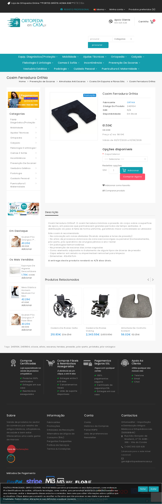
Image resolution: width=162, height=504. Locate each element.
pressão (70, 346)
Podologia (60, 69)
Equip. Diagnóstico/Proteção (36, 57)
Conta (87, 422)
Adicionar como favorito (117, 185)
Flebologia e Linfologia (36, 63)
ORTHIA (131, 102)
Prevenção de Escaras (123, 63)
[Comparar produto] (66, 317)
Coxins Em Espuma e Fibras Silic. (107, 81)
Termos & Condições (59, 448)
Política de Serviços (58, 445)
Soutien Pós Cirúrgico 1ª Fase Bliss (28, 238)
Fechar (143, 489)
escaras (51, 346)
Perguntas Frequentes (59, 441)
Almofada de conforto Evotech (133, 329)
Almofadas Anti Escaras (72, 81)
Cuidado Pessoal (84, 69)
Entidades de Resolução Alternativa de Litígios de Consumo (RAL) (61, 433)
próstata (94, 346)
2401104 (15, 346)
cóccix (34, 346)
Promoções (53, 426)
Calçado (136, 57)
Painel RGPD (91, 429)
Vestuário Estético (35, 69)
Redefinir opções (112, 165)
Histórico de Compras (96, 426)
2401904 (25, 346)
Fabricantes (53, 422)
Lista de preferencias (96, 433)
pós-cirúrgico (107, 346)
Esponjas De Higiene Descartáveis (29, 268)
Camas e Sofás (67, 63)
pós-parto (82, 346)
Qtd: (105, 169)
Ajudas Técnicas (93, 57)
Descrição (51, 212)
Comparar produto (115, 190)
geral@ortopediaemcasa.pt (137, 461)
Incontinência (93, 63)
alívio (42, 346)
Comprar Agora (132, 176)
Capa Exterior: (112, 154)
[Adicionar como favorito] (59, 317)
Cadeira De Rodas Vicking (96, 329)
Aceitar (154, 489)
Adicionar (133, 170)
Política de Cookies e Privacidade (92, 499)
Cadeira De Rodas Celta (64, 328)
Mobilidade (69, 57)
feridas (61, 346)
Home (22, 81)
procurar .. (98, 44)
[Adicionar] (53, 317)
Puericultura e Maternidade (119, 69)
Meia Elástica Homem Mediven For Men (29, 291)
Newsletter (90, 437)
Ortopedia (118, 57)
